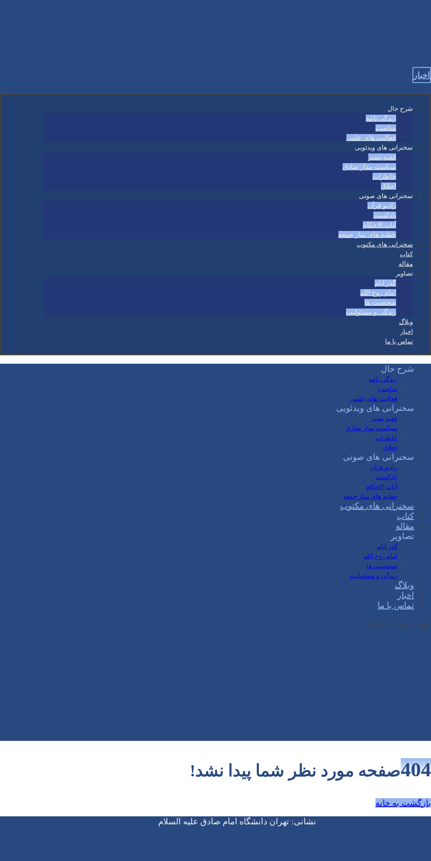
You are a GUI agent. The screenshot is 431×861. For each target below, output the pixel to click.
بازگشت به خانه (403, 802)
